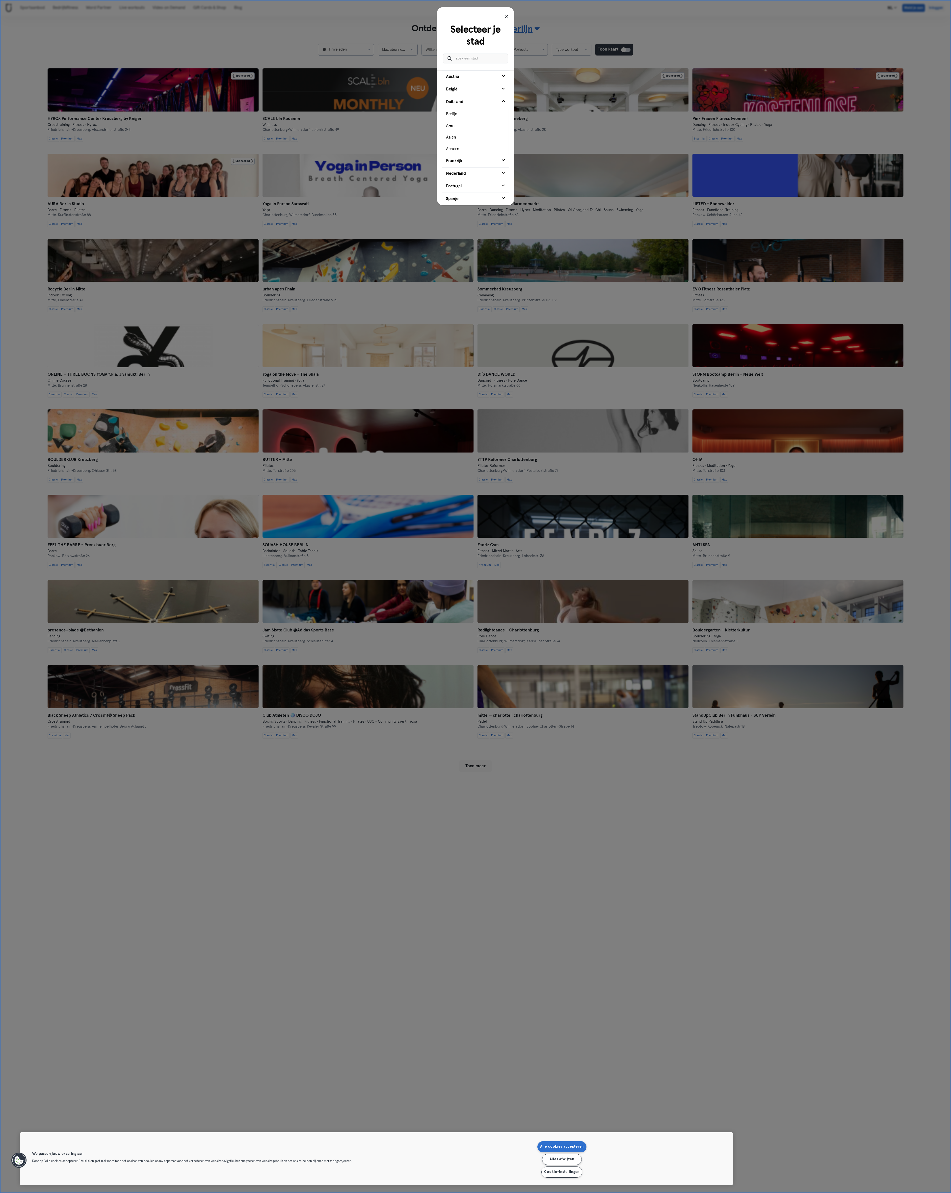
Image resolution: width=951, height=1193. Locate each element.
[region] (376, 1158)
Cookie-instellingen (562, 1172)
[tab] (475, 76)
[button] (19, 1160)
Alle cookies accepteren (562, 1146)
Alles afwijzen (562, 1159)
